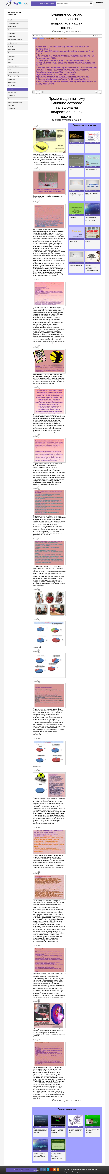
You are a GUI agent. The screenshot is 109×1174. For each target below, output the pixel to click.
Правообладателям (78, 1169)
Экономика (11, 109)
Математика (12, 53)
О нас (68, 1169)
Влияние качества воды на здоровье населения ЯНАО (39, 1154)
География (11, 33)
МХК (9, 63)
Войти (100, 2)
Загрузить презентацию (46, 3)
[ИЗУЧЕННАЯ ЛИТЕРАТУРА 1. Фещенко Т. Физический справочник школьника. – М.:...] (49, 1066)
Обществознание (13, 72)
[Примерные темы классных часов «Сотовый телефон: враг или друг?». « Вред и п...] (49, 1027)
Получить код (38, 36)
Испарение (88, 145)
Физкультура (12, 92)
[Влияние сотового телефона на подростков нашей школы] (49, 194)
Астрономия (12, 26)
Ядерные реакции (75, 145)
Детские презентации (15, 39)
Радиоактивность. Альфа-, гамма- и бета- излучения (90, 218)
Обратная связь (92, 1169)
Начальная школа (13, 66)
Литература (11, 49)
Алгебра (10, 20)
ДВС (71, 169)
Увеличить (97, 36)
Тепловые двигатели (76, 265)
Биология (11, 30)
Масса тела (73, 241)
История (10, 46)
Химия (10, 99)
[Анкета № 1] (49, 645)
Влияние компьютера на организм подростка (92, 1130)
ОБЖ (9, 69)
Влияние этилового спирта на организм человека (57, 1130)
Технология (11, 86)
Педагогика (11, 79)
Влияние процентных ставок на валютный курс (75, 1130)
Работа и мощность (91, 169)
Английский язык (13, 23)
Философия (11, 95)
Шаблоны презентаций (15, 102)
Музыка (10, 59)
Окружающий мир (13, 76)
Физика (10, 89)
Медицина (11, 56)
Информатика (12, 43)
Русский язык (12, 82)
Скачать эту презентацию (66, 31)
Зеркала (87, 241)
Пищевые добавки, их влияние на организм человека (40, 1130)
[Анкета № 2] (49, 764)
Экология (11, 105)
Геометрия (11, 36)
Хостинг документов (78, 1172)
